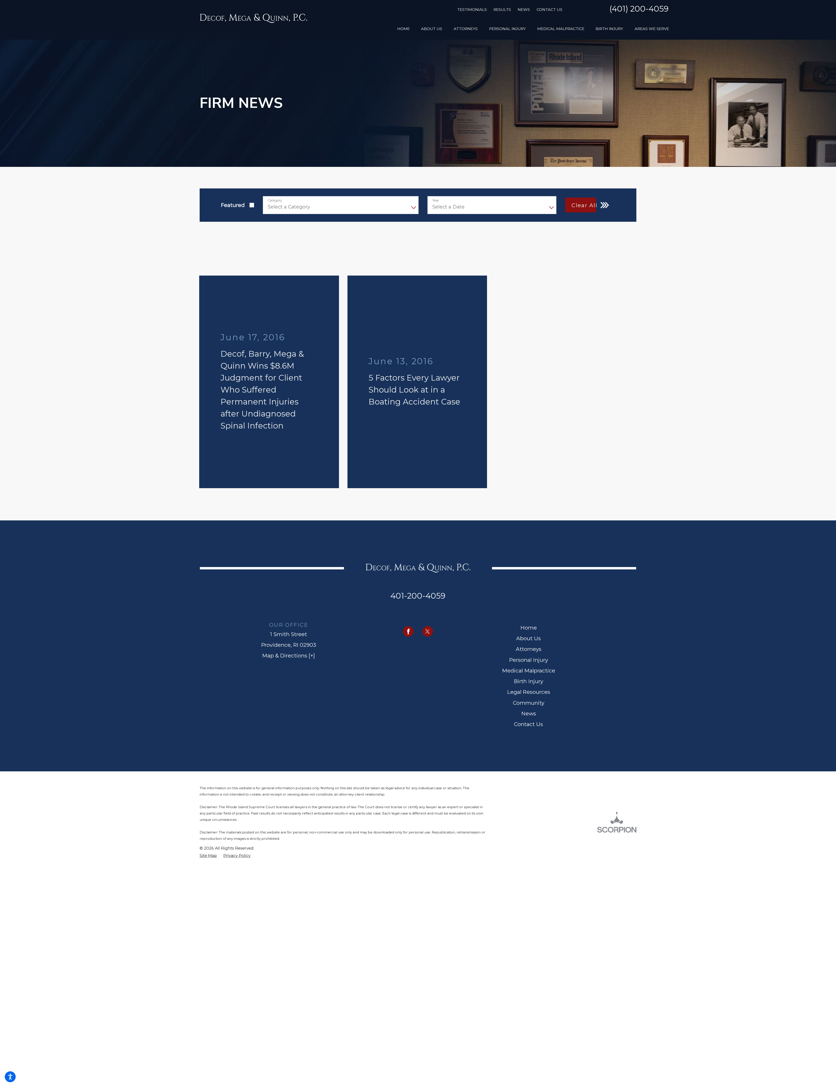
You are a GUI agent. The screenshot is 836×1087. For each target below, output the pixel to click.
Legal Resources (528, 599)
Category (275, 200)
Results (502, 9)
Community (528, 609)
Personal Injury (528, 567)
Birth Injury (528, 588)
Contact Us (549, 9)
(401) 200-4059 (639, 9)
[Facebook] (408, 538)
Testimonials (472, 9)
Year (435, 200)
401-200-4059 (417, 503)
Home (528, 534)
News (524, 9)
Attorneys (528, 556)
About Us (528, 545)
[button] (10, 1076)
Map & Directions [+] (288, 562)
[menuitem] (403, 28)
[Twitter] (427, 538)
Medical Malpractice (528, 577)
